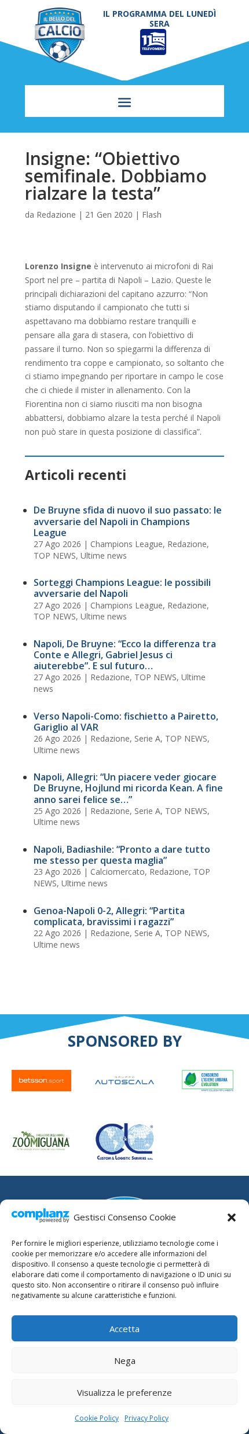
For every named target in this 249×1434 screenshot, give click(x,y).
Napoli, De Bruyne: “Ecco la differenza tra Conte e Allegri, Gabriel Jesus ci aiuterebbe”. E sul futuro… (125, 654)
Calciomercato (117, 871)
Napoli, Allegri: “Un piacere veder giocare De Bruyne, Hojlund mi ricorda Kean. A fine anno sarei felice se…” (128, 788)
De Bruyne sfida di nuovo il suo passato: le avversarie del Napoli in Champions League (128, 521)
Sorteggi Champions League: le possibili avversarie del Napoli (122, 588)
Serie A (147, 738)
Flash (152, 214)
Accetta (124, 1328)
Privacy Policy (146, 1418)
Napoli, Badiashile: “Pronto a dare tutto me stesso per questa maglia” (122, 855)
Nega (125, 1360)
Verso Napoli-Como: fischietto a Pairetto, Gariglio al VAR (126, 721)
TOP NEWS (55, 555)
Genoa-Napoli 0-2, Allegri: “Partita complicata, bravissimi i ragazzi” (109, 916)
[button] (231, 1217)
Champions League (126, 543)
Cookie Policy (97, 1418)
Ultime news (103, 555)
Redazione (56, 214)
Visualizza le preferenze (124, 1392)
